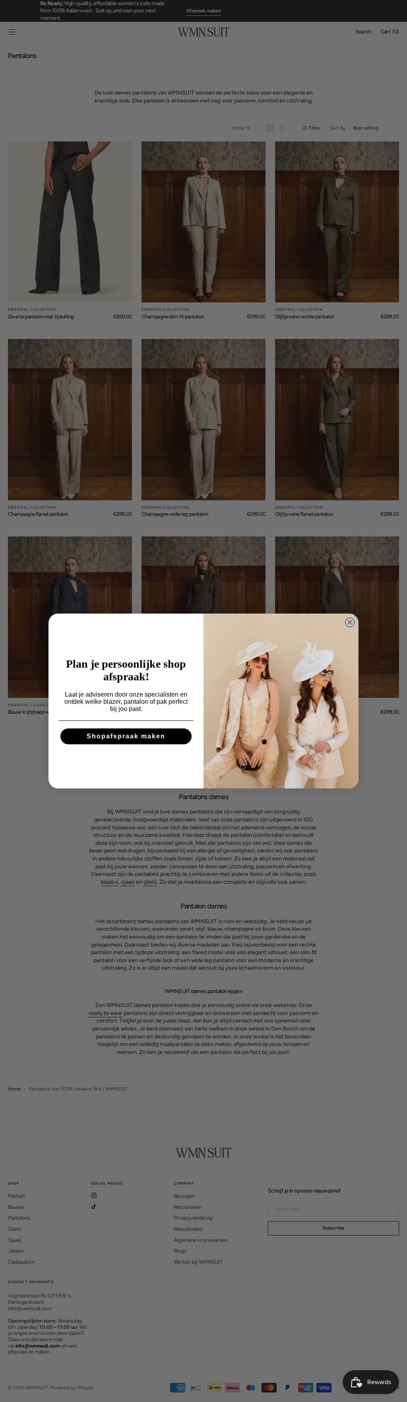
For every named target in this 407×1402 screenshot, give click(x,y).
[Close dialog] (350, 622)
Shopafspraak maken (126, 736)
